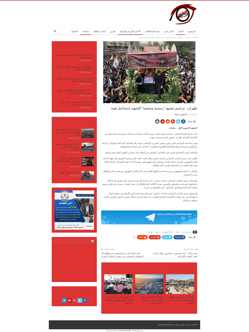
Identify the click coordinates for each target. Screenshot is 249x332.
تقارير (112, 31)
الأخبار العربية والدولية (130, 31)
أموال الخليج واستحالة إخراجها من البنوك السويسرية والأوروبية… (67, 160)
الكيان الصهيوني (167, 232)
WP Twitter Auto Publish (114, 330)
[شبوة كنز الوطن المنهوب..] (88, 175)
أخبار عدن (168, 31)
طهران (151, 232)
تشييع (157, 232)
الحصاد (74, 31)
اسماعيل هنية (186, 232)
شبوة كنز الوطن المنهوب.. (69, 172)
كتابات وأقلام (99, 31)
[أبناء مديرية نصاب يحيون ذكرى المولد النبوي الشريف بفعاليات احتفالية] (118, 284)
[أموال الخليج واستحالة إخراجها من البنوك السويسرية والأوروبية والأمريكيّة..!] (88, 161)
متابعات (85, 31)
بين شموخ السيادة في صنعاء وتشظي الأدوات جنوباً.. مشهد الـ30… (67, 132)
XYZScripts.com (137, 330)
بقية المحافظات (152, 31)
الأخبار (180, 31)
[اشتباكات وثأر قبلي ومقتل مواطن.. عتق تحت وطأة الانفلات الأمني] (149, 284)
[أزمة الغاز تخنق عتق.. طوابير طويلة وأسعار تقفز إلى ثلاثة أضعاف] (180, 284)
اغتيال (177, 232)
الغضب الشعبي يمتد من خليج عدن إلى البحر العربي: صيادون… (67, 146)
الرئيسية (192, 31)
